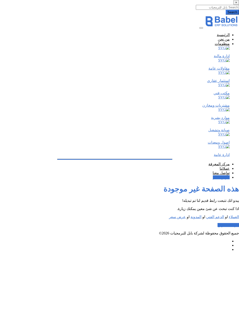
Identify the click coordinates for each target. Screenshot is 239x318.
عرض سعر (221, 177)
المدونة (195, 217)
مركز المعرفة (219, 164)
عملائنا (225, 168)
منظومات (222, 44)
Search (232, 12)
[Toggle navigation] (201, 28)
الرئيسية (223, 35)
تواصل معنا (221, 173)
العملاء (234, 217)
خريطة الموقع (228, 225)
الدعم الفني (215, 217)
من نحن (224, 39)
